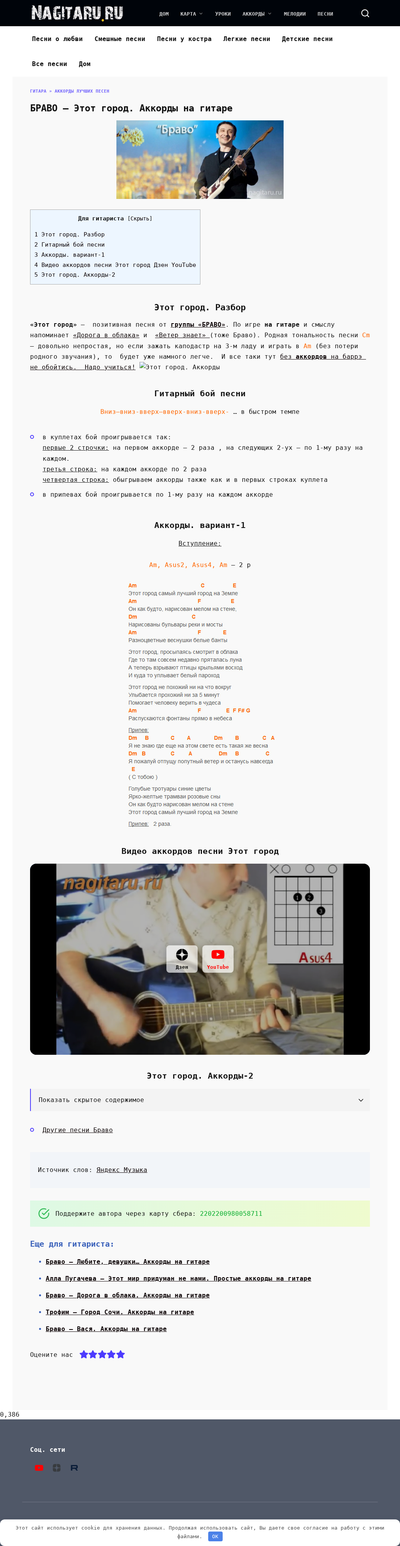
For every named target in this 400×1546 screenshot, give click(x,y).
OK (215, 1536)
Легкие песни (246, 39)
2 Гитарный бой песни (69, 244)
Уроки (223, 14)
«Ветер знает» (182, 335)
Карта (188, 14)
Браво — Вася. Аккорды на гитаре (106, 1329)
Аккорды (253, 14)
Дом (164, 14)
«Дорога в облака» (106, 335)
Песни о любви (57, 39)
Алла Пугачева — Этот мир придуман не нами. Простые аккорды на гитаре (178, 1278)
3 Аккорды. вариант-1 (69, 254)
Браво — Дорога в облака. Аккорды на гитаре (128, 1295)
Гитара (38, 91)
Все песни (49, 64)
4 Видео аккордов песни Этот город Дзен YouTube (115, 264)
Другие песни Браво (78, 1130)
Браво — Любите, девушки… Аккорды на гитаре (128, 1261)
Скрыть (139, 218)
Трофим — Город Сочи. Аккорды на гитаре (120, 1312)
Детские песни (307, 39)
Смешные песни (120, 39)
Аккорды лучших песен (82, 91)
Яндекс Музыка (121, 1170)
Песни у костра (184, 39)
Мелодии (295, 14)
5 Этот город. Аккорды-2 (74, 274)
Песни (325, 14)
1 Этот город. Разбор (69, 234)
